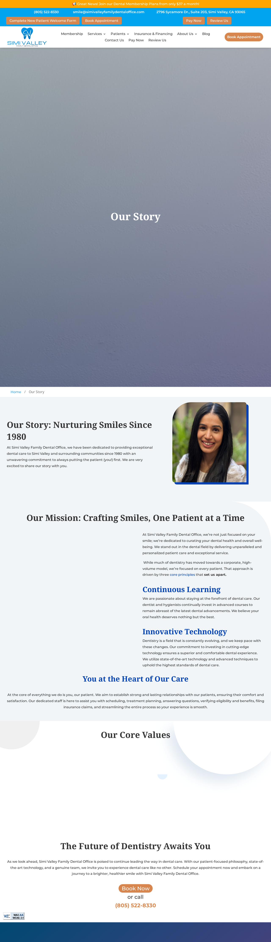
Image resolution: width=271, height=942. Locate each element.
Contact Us (114, 40)
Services (95, 34)
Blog (206, 34)
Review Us (219, 21)
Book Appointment (101, 21)
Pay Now (193, 21)
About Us (185, 34)
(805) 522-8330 (46, 12)
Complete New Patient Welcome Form (43, 21)
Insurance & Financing (153, 34)
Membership (72, 34)
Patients (118, 34)
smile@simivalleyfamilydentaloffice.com (108, 12)
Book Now (135, 888)
